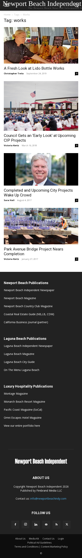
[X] (67, 524)
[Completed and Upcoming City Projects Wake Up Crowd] (41, 169)
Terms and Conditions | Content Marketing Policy (41, 546)
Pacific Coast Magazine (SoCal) (23, 409)
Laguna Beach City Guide (19, 362)
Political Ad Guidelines (39, 542)
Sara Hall (9, 200)
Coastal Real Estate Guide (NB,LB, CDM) (29, 314)
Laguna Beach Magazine (19, 354)
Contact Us (48, 538)
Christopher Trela (14, 73)
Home (7, 14)
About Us (20, 538)
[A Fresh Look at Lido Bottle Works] (41, 45)
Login (61, 538)
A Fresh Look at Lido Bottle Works (34, 68)
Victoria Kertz (11, 145)
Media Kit (34, 538)
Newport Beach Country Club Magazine (28, 306)
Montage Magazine (16, 393)
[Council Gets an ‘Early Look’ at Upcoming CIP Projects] (41, 106)
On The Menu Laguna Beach (21, 370)
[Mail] (46, 524)
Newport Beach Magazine (20, 298)
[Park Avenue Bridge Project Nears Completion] (41, 226)
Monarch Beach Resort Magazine (24, 401)
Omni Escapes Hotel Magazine (23, 417)
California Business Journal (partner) (26, 322)
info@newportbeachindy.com (48, 498)
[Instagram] (25, 524)
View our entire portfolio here (22, 425)
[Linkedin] (36, 524)
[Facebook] (15, 524)
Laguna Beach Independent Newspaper (28, 346)
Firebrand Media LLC (49, 490)
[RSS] (56, 524)
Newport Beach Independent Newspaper (29, 290)
